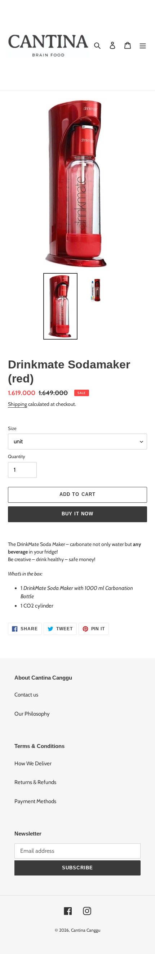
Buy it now (77, 513)
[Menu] (142, 45)
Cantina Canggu (85, 930)
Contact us (26, 694)
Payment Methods (35, 801)
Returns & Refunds (35, 782)
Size (12, 428)
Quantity (16, 456)
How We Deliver (33, 763)
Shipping (17, 404)
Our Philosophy (32, 714)
